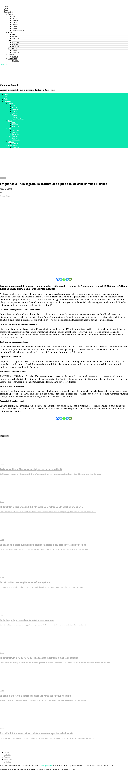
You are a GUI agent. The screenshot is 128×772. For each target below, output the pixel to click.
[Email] (70, 279)
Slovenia (15, 24)
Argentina (15, 61)
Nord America (13, 48)
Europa (10, 14)
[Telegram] (67, 279)
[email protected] (46, 766)
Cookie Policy (8, 762)
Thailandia (15, 46)
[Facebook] (57, 279)
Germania (15, 20)
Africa (10, 32)
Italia (13, 16)
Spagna (14, 26)
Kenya (14, 34)
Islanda (14, 28)
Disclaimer (7, 757)
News (6, 8)
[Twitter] (60, 279)
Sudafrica (15, 38)
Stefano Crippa (5, 196)
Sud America (12, 59)
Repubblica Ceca (18, 30)
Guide (6, 10)
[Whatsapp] (64, 279)
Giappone (15, 42)
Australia (15, 57)
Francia (14, 18)
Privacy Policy (8, 759)
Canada (14, 51)
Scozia (14, 22)
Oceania (11, 55)
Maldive (15, 44)
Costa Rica (16, 53)
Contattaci (7, 754)
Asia (9, 40)
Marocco (15, 36)
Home (6, 6)
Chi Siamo (7, 752)
